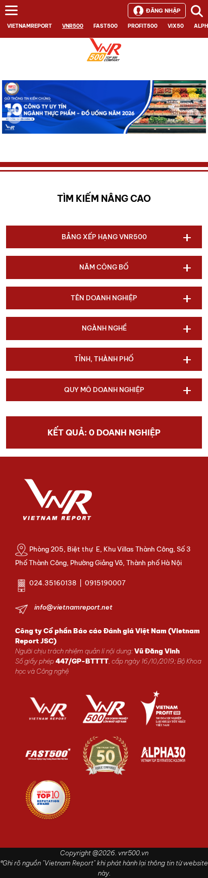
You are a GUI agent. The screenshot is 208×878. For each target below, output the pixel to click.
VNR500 (72, 26)
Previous (14, 116)
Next (193, 123)
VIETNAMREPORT (29, 26)
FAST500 (105, 26)
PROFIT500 (143, 26)
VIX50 (176, 26)
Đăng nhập (163, 10)
